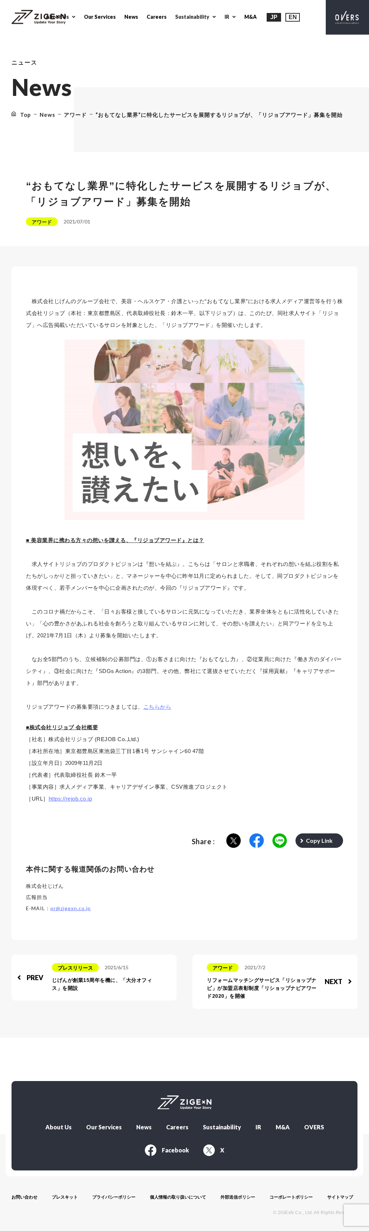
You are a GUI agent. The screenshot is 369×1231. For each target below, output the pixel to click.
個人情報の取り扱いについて (178, 1197)
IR (258, 1127)
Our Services (100, 17)
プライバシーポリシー (113, 1197)
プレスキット (65, 1197)
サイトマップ (340, 1197)
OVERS (314, 1127)
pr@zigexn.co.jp (70, 908)
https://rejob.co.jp (70, 799)
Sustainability (222, 1127)
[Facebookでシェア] (256, 841)
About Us (58, 1127)
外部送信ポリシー (238, 1197)
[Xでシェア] (233, 841)
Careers (156, 17)
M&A (250, 17)
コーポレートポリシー (291, 1197)
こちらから (157, 707)
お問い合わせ (24, 1197)
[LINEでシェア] (279, 841)
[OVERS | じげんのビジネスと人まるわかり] (347, 17)
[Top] (39, 17)
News (131, 17)
